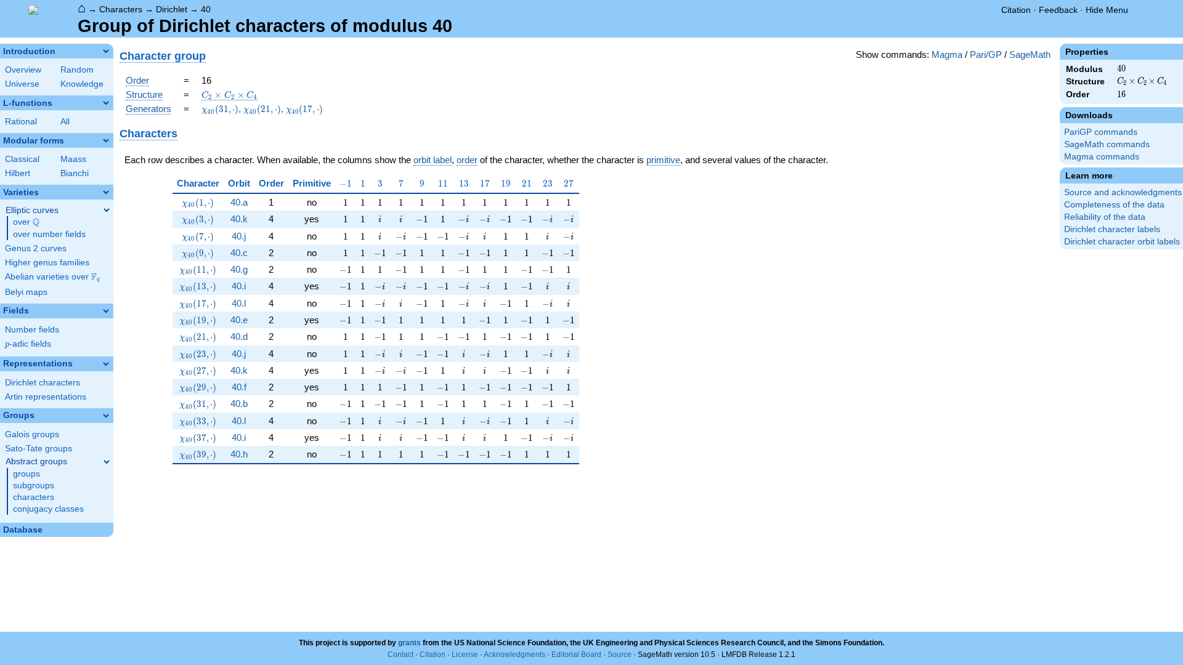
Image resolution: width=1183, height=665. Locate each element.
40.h (239, 454)
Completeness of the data (1114, 204)
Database (23, 529)
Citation (1016, 10)
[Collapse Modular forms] (106, 140)
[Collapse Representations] (106, 364)
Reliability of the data (1104, 217)
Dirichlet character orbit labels (1122, 241)
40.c (239, 253)
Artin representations (45, 396)
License (465, 654)
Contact (400, 654)
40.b (239, 403)
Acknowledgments (514, 654)
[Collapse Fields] (106, 311)
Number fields (32, 329)
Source (620, 654)
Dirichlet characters (42, 382)
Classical (22, 159)
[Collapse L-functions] (106, 103)
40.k (239, 219)
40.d (239, 336)
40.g (239, 269)
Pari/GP (986, 54)
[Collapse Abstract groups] (107, 462)
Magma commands (1101, 156)
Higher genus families (47, 262)
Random (77, 70)
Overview (23, 70)
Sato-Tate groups (38, 448)
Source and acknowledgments (1123, 192)
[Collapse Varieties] (106, 192)
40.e (239, 320)
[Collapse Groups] (106, 416)
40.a (239, 202)
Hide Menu (1107, 10)
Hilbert (17, 173)
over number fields (49, 234)
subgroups (33, 485)
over (26, 222)
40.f (239, 387)
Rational (21, 121)
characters (33, 497)
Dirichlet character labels (1112, 229)
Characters (120, 9)
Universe (22, 84)
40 (206, 9)
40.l (239, 303)
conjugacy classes (48, 509)
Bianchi (74, 173)
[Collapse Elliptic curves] (107, 210)
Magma (947, 54)
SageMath (1030, 54)
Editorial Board (576, 654)
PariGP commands (1100, 132)
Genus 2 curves (36, 248)
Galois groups (32, 434)
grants (409, 643)
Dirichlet (171, 9)
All (65, 121)
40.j (239, 236)
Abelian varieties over (52, 277)
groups (26, 473)
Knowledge (82, 84)
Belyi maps (26, 292)
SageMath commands (1107, 144)
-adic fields (28, 344)
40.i (239, 286)
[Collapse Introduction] (106, 51)
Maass (73, 159)
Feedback (1058, 10)
